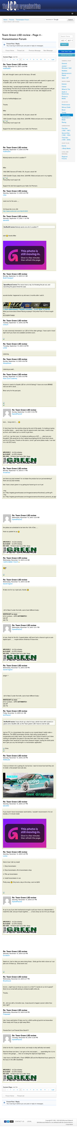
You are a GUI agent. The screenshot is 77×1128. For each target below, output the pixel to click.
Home (5, 20)
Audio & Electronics (65, 93)
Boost (63, 110)
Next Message (48, 50)
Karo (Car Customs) (10, 378)
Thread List (20, 50)
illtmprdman (7, 363)
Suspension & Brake (66, 119)
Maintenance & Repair (66, 74)
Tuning (64, 112)
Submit (70, 20)
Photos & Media (64, 97)
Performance (66, 105)
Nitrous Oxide (66, 107)
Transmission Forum (22, 20)
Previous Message (35, 50)
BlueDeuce (7, 981)
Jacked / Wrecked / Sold (66, 67)
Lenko (5, 856)
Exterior (64, 84)
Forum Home (10, 50)
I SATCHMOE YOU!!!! (10, 562)
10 (41, 59)
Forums (11, 20)
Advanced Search (66, 55)
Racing (64, 122)
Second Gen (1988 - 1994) (66, 134)
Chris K (5, 324)
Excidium (6, 955)
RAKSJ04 (6, 759)
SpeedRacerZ (17, 414)
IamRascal (7, 715)
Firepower (6, 1014)
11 (45, 59)
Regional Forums (64, 158)
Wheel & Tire (66, 89)
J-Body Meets (66, 148)
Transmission (66, 115)
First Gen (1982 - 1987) (66, 129)
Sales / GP (65, 78)
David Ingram (8, 583)
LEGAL (29, 1121)
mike (4, 195)
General (64, 63)
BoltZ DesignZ (8, 278)
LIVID (5, 348)
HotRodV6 (7, 68)
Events (64, 146)
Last (53, 59)
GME (11, 1121)
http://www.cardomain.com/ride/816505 (15, 211)
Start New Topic (66, 51)
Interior (64, 87)
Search (64, 44)
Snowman (6, 472)
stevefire (6, 220)
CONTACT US (19, 1121)
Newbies (64, 71)
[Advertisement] (38, 28)
